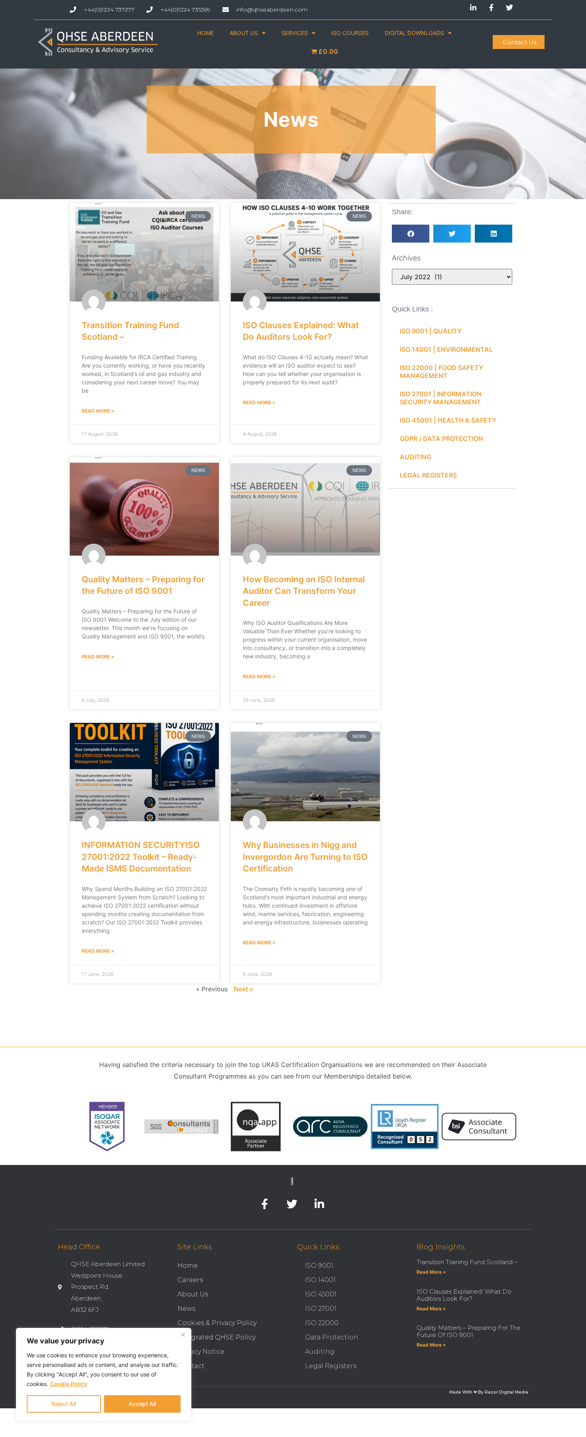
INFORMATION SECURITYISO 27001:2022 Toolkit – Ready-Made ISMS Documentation (141, 856)
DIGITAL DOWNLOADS (414, 32)
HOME (205, 32)
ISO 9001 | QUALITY (431, 331)
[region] (103, 1374)
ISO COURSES (350, 32)
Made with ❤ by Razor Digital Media (488, 1392)
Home (187, 1265)
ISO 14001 (320, 1280)
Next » (244, 989)
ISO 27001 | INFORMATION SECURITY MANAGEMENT (441, 398)
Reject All (63, 1403)
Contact (191, 1366)
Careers (190, 1280)
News (186, 1308)
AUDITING (415, 457)
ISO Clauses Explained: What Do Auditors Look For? (464, 1295)
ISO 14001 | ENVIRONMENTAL (446, 349)
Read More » (98, 411)
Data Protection (331, 1337)
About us (192, 1294)
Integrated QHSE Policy (216, 1337)
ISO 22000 (321, 1323)
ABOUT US (244, 32)
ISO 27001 (320, 1308)
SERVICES (294, 32)
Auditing (319, 1351)
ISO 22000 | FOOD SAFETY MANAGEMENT (441, 372)
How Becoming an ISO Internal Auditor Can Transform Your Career (304, 591)
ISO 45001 (320, 1294)
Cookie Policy (68, 1383)
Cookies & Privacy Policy (217, 1323)
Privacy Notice (200, 1351)
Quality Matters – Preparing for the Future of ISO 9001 (469, 1331)
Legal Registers (330, 1366)
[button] (410, 234)
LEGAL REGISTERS (428, 475)
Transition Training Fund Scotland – (467, 1262)
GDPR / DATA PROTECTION (441, 438)
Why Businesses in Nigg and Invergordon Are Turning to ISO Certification (305, 856)
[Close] (183, 1334)
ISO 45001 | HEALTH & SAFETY (448, 420)
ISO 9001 (319, 1265)
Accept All (142, 1403)
